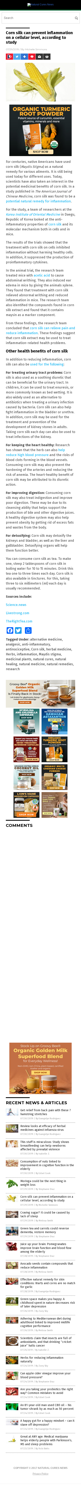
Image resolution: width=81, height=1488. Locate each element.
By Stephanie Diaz (45, 1189)
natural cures (43, 659)
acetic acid (42, 275)
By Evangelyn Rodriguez (48, 1118)
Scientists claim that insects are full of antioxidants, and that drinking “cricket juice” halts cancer (45, 1341)
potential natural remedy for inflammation (38, 201)
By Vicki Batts (42, 1448)
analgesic (13, 644)
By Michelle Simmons (47, 1205)
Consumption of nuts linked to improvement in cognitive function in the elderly (47, 1165)
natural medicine (32, 664)
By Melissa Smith (44, 1220)
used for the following (47, 364)
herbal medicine (58, 649)
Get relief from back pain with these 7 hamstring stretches (45, 1112)
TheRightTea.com (19, 621)
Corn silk (37, 649)
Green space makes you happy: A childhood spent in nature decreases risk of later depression (47, 1302)
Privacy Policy (40, 1473)
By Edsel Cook (43, 1173)
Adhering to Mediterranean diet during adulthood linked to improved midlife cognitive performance (45, 1322)
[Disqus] (40, 882)
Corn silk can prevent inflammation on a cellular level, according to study (46, 1198)
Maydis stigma (50, 654)
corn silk (54, 224)
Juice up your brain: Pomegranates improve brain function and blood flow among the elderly (45, 1247)
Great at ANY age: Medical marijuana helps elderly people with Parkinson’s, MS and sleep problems (46, 1440)
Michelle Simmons (36, 49)
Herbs (10, 654)
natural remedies (60, 664)
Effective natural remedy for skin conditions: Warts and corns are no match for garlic (47, 1283)
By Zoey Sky (42, 1311)
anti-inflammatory (36, 644)
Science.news (16, 605)
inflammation (27, 654)
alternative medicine (46, 639)
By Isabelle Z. (43, 1153)
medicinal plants (18, 659)
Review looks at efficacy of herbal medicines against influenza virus (43, 1128)
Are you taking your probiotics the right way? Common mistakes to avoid (46, 1391)
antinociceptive (17, 649)
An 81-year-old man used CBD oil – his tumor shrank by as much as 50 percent (47, 1407)
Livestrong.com (17, 613)
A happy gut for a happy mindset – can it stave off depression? (47, 1422)
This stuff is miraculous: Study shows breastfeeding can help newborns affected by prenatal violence (44, 1145)
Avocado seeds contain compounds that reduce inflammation (46, 1265)
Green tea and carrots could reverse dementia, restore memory (44, 1230)
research (13, 669)
